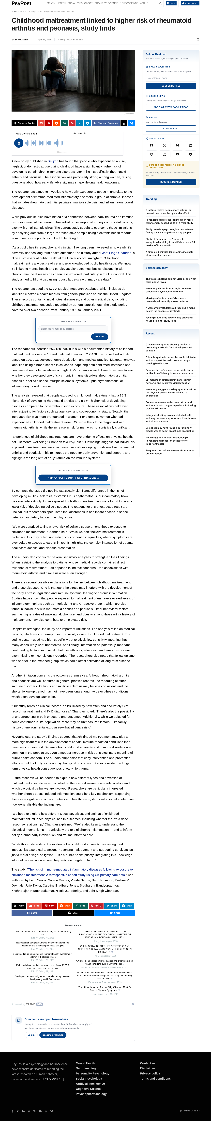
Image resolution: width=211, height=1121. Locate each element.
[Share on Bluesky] (131, 123)
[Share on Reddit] (56, 123)
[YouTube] (177, 154)
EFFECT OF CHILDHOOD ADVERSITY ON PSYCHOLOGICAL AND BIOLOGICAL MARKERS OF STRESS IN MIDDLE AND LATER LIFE (105, 934)
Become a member (53, 1035)
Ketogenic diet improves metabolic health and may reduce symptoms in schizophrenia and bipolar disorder (171, 418)
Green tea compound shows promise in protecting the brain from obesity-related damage (169, 347)
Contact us (147, 1063)
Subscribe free (171, 86)
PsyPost (21, 3)
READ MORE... (53, 1079)
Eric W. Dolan (21, 39)
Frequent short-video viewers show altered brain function (170, 452)
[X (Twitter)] (164, 145)
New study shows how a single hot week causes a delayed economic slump (168, 290)
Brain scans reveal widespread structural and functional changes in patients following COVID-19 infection (171, 405)
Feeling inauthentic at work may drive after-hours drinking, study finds (170, 319)
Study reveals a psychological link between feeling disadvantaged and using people (170, 231)
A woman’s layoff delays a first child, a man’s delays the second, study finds (170, 309)
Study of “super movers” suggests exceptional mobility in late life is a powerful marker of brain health (170, 242)
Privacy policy (150, 1073)
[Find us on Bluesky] (51, 1111)
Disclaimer (147, 1068)
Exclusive (24, 12)
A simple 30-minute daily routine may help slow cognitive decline (169, 253)
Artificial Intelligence (90, 1083)
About (144, 3)
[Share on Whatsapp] (64, 123)
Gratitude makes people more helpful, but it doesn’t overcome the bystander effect (170, 211)
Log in (31, 1035)
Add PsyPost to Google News (171, 107)
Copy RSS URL (171, 128)
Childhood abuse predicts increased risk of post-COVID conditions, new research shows (42, 966)
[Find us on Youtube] (40, 1111)
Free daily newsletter (73, 321)
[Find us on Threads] (46, 1111)
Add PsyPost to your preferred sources (73, 477)
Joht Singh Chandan (116, 253)
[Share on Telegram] (87, 123)
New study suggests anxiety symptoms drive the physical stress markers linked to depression (171, 392)
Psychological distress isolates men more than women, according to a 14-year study (169, 221)
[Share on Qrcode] (48, 123)
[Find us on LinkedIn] (23, 1111)
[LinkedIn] (190, 145)
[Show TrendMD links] (133, 1004)
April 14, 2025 (44, 39)
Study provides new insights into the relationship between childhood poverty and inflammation (42, 978)
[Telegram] (190, 154)
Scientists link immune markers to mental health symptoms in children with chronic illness (42, 955)
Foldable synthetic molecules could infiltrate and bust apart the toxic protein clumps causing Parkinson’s (171, 360)
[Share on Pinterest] (72, 123)
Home (14, 12)
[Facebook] (151, 145)
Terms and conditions (155, 1078)
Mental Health (56, 3)
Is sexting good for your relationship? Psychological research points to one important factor (167, 440)
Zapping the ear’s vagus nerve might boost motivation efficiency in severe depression (170, 372)
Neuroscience (129, 3)
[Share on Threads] (124, 123)
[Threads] (151, 154)
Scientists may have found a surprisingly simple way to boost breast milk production (170, 429)
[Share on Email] (41, 123)
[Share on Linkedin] (79, 123)
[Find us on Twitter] (17, 1111)
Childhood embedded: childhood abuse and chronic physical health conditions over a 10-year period (104, 962)
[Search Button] (160, 3)
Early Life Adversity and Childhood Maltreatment (52, 12)
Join (172, 3)
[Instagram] (164, 154)
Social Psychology (80, 3)
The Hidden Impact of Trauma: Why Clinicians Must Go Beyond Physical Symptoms (104, 988)
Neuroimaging (86, 1068)
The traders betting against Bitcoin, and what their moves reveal (171, 280)
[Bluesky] (177, 145)
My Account (191, 3)
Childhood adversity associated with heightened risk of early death (42, 933)
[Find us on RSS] (34, 1111)
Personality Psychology (92, 1073)
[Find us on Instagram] (29, 1111)
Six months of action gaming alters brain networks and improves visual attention (168, 381)
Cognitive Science (106, 3)
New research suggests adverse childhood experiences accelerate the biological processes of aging (42, 944)
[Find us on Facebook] (12, 1111)
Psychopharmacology (91, 1094)
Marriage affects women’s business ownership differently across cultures (167, 300)
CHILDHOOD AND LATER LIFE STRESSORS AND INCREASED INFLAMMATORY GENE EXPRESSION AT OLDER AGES (104, 949)
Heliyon (53, 161)
